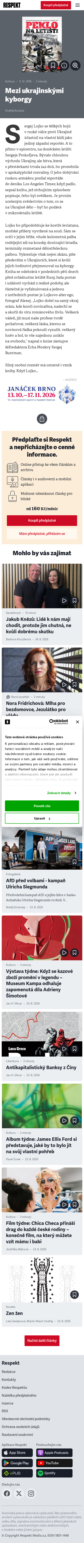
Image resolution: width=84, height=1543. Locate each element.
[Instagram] (31, 1497)
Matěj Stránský (15, 907)
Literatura (12, 1061)
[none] (75, 65)
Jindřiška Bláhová (17, 1249)
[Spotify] (54, 1473)
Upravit (39, 818)
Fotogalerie (13, 874)
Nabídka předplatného (19, 1395)
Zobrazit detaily (59, 793)
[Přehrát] (64, 600)
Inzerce (7, 1403)
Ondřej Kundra (14, 110)
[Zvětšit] (42, 44)
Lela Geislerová (15, 1321)
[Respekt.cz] (11, 5)
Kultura (10, 81)
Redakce (9, 1372)
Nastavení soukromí (17, 1435)
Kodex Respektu (14, 1388)
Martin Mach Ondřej (40, 1321)
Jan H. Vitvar (14, 1003)
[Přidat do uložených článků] (74, 600)
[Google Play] (17, 1463)
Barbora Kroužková (18, 639)
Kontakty (9, 1380)
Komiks (10, 1307)
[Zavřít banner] (77, 721)
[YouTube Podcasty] (54, 1463)
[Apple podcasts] (54, 1452)
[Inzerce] (42, 393)
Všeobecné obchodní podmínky (26, 1419)
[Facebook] (7, 1497)
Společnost (13, 613)
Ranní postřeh (20, 697)
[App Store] (17, 1452)
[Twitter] (19, 1497)
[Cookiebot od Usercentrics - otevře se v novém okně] (51, 722)
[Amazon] (17, 1473)
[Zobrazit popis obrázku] (64, 65)
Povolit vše (42, 806)
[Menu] (78, 5)
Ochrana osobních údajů (20, 1427)
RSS (5, 1411)
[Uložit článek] (53, 65)
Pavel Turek (13, 1159)
